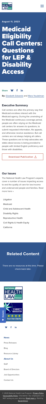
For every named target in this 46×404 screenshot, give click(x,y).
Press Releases (10, 343)
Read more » (31, 398)
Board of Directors (11, 369)
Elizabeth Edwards (14, 95)
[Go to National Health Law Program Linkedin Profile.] (15, 327)
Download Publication (21, 157)
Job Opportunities (11, 375)
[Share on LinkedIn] (22, 90)
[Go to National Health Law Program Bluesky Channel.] (6, 327)
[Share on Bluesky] (12, 90)
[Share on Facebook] (17, 90)
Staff (6, 364)
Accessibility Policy (10, 396)
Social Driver (23, 401)
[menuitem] (23, 199)
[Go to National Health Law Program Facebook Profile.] (11, 327)
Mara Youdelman (36, 95)
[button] (41, 6)
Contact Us (8, 380)
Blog (6, 348)
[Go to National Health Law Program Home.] (7, 6)
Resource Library (11, 353)
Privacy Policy (38, 393)
